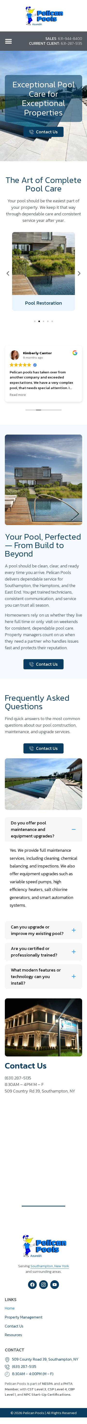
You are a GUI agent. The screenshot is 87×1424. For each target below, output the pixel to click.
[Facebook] (32, 1284)
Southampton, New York (49, 1266)
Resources (13, 1335)
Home (10, 1308)
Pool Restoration (43, 303)
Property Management (24, 1317)
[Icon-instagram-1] (43, 1284)
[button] (8, 41)
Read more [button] (18, 394)
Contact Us (14, 1326)
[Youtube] (54, 1284)
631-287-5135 (55, 43)
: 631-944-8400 (63, 38)
